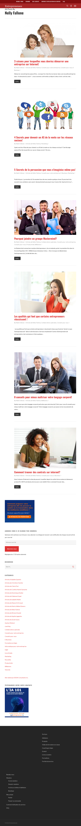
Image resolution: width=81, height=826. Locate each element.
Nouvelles (8, 660)
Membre (9, 778)
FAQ (7, 808)
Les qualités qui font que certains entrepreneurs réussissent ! (39, 317)
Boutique (11, 791)
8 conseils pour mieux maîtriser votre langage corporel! (43, 397)
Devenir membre (13, 784)
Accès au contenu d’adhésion (17, 787)
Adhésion (45, 738)
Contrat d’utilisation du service (15, 804)
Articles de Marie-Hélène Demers (15, 606)
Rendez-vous (10, 774)
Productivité (30, 244)
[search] (67, 6)
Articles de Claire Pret (11, 586)
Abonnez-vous (12, 549)
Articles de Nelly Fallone (33, 67)
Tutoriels (7, 670)
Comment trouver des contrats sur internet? (37, 472)
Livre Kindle (8, 653)
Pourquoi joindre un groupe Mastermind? (35, 238)
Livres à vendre (46, 755)
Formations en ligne (11, 643)
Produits (44, 741)
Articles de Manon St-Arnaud (14, 603)
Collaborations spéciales (48, 242)
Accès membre (12, 781)
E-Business (64, 173)
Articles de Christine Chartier (14, 583)
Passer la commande (14, 801)
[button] (75, 6)
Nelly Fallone (20, 67)
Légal (6, 650)
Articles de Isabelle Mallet (13, 599)
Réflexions (38, 244)
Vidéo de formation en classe (51, 744)
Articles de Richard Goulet (13, 613)
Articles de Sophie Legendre (13, 616)
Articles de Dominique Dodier (14, 593)
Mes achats (9, 794)
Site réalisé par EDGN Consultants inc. (16, 677)
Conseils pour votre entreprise (50, 67)
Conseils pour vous (66, 67)
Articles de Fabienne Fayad (13, 596)
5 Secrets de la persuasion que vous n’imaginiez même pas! (44, 170)
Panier (10, 797)
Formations (45, 758)
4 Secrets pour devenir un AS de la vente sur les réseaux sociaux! (43, 138)
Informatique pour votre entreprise (15, 646)
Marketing (44, 143)
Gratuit (44, 751)
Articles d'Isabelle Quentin (13, 579)
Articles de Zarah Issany (12, 619)
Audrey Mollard (10, 623)
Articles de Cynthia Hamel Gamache (16, 589)
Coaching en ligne (47, 748)
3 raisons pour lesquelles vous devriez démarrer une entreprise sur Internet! (41, 62)
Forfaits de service (47, 761)
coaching (7, 626)
